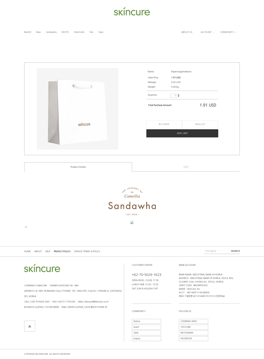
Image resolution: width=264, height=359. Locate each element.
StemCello (79, 32)
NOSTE (65, 32)
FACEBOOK (186, 338)
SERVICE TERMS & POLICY (87, 251)
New (38, 32)
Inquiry (136, 338)
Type (100, 32)
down (178, 96)
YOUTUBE (185, 327)
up (178, 95)
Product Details (78, 167)
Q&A (185, 167)
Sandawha (51, 32)
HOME (27, 251)
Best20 (27, 32)
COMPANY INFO (188, 321)
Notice (136, 321)
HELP (47, 251)
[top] (29, 322)
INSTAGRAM (186, 333)
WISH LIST (200, 124)
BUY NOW (164, 124)
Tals (91, 32)
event (136, 327)
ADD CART (182, 133)
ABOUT (38, 251)
